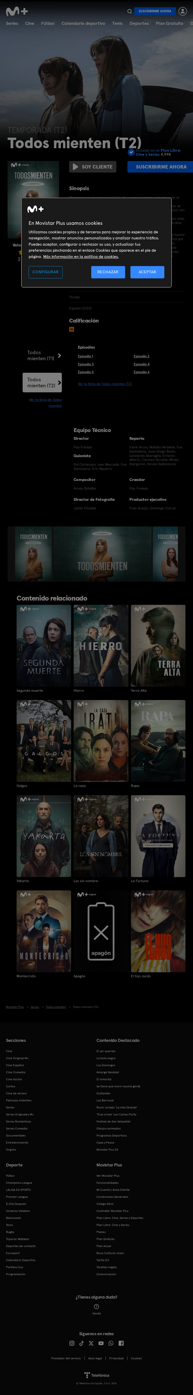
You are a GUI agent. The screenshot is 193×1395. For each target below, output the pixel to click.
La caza (80, 786)
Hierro (79, 690)
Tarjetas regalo (106, 1267)
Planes (101, 1232)
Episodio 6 (142, 372)
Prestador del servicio (66, 1358)
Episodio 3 (86, 364)
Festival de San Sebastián (113, 1121)
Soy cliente (97, 167)
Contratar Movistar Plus (112, 1211)
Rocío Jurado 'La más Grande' (116, 1107)
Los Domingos (105, 1065)
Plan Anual (103, 1246)
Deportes (139, 23)
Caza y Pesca (105, 1142)
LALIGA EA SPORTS (18, 1190)
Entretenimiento (17, 1142)
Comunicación (106, 1274)
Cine (29, 23)
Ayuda (96, 1313)
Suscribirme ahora (155, 11)
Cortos (10, 1086)
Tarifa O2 (102, 1260)
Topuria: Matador (17, 1239)
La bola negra (105, 1058)
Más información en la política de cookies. (81, 256)
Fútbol (48, 23)
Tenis (117, 23)
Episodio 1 (85, 356)
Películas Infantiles (18, 1100)
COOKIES (136, 1358)
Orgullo (11, 1149)
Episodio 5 (86, 372)
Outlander (103, 1093)
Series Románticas (18, 1121)
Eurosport (13, 1253)
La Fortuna (139, 881)
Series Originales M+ (20, 1114)
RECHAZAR (108, 272)
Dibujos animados (108, 1128)
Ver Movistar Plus (107, 1175)
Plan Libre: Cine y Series (112, 1225)
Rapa (135, 786)
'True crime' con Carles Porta (116, 1114)
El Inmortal (103, 1079)
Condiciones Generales (112, 1197)
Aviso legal (95, 1358)
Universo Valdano (18, 1211)
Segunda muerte (30, 690)
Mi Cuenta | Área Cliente (113, 1190)
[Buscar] (129, 11)
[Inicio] (18, 11)
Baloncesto (13, 1218)
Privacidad (116, 1358)
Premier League (17, 1197)
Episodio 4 (142, 364)
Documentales (16, 1135)
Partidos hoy (14, 1267)
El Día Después (16, 1204)
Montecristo (26, 976)
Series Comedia (16, 1128)
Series (12, 23)
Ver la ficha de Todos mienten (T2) (105, 384)
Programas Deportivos (111, 1135)
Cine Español (15, 1065)
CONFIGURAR (45, 272)
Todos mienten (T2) (41, 383)
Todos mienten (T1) (40, 355)
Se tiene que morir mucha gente (118, 1086)
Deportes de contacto (21, 1246)
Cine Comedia (15, 1072)
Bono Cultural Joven (110, 1253)
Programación (15, 1274)
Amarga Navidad (107, 1072)
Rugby (10, 1232)
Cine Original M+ (17, 1058)
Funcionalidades (107, 1183)
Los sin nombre (86, 881)
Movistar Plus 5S (107, 1149)
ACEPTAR (147, 272)
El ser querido (106, 1051)
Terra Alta (139, 690)
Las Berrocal (105, 1100)
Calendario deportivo (83, 23)
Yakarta (23, 881)
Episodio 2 (142, 356)
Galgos (22, 786)
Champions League (19, 1183)
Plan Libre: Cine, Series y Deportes (119, 1218)
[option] (34, 554)
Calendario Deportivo (20, 1260)
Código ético (105, 1204)
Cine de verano (16, 1093)
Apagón (79, 976)
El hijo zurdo (141, 976)
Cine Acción (14, 1079)
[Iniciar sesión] (182, 11)
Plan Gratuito (169, 23)
